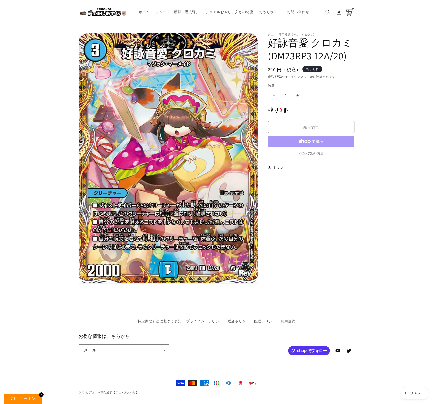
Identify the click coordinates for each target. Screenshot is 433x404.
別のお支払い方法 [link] (311, 153)
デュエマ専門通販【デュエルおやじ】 (114, 392)
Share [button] (278, 167)
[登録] (163, 350)
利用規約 (288, 321)
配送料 (279, 77)
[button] (327, 12)
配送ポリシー (265, 321)
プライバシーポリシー (204, 321)
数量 (271, 85)
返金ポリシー (239, 321)
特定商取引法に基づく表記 (159, 321)
